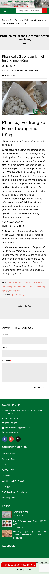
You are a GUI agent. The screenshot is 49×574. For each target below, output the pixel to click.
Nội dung (6, 361)
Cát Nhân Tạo (8, 459)
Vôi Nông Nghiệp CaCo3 (13, 481)
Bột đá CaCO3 (8, 454)
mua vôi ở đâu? (16, 282)
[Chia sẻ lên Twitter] (17, 295)
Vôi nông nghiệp (13, 150)
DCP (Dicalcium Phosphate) (14, 492)
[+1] (24, 295)
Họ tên (5, 334)
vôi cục (33, 286)
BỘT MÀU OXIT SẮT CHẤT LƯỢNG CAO (29, 522)
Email (5, 347)
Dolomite (6, 476)
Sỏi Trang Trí (8, 470)
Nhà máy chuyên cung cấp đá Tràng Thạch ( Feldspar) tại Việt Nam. (29, 533)
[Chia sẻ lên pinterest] (20, 295)
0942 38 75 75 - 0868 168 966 (19, 565)
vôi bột (26, 286)
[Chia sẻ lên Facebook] (13, 295)
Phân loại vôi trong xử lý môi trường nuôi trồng (23, 58)
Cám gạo (6, 487)
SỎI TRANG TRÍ (20, 512)
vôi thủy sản (14, 290)
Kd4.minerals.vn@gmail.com (17, 428)
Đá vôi (7, 231)
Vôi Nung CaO (8, 498)
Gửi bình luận (39, 388)
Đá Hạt (5, 465)
